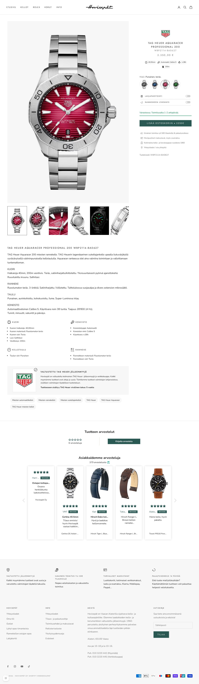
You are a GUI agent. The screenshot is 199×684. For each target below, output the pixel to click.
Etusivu (11, 7)
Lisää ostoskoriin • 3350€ (165, 123)
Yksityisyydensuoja (54, 633)
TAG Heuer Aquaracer (110, 400)
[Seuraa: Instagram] (15, 666)
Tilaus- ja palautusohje (56, 618)
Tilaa (161, 634)
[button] (24, 500)
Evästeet (49, 638)
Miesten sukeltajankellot (71, 400)
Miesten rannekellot (47, 400)
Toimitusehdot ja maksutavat (59, 623)
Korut (48, 7)
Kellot (24, 7)
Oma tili (10, 618)
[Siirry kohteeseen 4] (79, 220)
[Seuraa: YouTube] (22, 666)
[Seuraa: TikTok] (29, 666)
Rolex (36, 7)
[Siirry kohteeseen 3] (58, 220)
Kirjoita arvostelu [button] (124, 441)
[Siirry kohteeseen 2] (38, 220)
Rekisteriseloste (53, 628)
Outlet (9, 623)
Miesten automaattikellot (22, 400)
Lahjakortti (11, 638)
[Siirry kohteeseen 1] (17, 220)
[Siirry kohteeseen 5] (99, 220)
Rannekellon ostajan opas (19, 633)
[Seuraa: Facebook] (7, 666)
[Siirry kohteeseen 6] (120, 220)
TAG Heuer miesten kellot (23, 406)
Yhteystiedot (12, 613)
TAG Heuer (91, 400)
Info (59, 7)
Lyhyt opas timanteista (17, 628)
